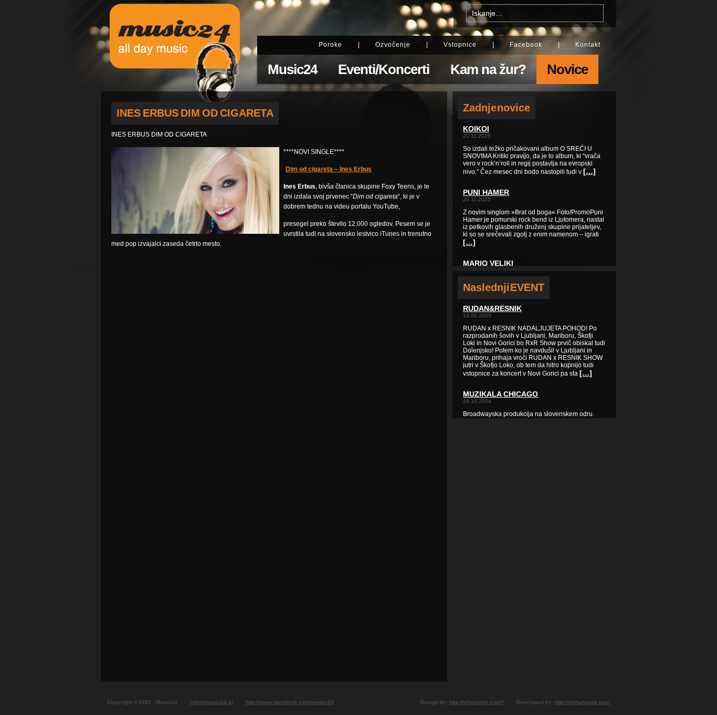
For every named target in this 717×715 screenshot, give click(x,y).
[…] (589, 171)
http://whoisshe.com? (476, 702)
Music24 (292, 69)
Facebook (526, 44)
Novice (567, 69)
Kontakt (587, 44)
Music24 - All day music (175, 45)
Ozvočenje (392, 44)
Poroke (330, 44)
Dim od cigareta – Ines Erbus (329, 169)
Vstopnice (460, 44)
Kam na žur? (488, 69)
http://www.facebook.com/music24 (290, 702)
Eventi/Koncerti (383, 69)
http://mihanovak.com (582, 702)
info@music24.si (211, 702)
